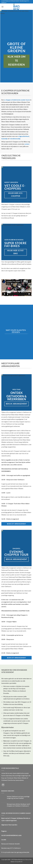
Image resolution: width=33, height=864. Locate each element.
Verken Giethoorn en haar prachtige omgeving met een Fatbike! (18, 797)
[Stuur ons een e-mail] (3, 784)
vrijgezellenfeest (23, 136)
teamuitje (4, 138)
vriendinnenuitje (15, 138)
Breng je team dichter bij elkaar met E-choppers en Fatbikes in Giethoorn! (19, 805)
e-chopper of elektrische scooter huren (17, 100)
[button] (2, 6)
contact (26, 144)
